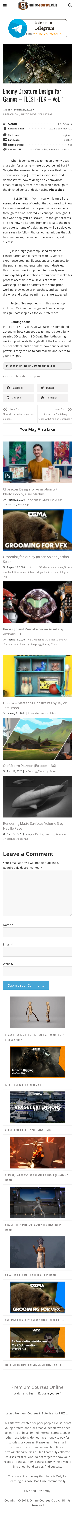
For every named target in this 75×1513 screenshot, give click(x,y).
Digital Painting (35, 834)
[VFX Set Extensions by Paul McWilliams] (37, 1107)
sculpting (34, 376)
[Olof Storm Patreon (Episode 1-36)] (37, 720)
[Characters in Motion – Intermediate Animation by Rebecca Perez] (37, 1012)
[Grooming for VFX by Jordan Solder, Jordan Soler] (37, 511)
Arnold (33, 567)
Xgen (65, 572)
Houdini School (48, 713)
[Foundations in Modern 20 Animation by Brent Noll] (37, 1343)
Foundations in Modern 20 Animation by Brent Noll (35, 1365)
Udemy (46, 644)
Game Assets (11, 644)
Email (8, 944)
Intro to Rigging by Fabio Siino (23, 1085)
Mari (32, 572)
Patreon (54, 771)
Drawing (32, 771)
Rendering (22, 838)
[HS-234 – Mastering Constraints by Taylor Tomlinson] (37, 657)
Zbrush (55, 644)
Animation (35, 499)
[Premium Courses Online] (37, 4)
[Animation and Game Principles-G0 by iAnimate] (37, 1252)
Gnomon (12, 114)
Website (8, 964)
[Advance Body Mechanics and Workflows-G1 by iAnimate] (37, 1203)
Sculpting (45, 114)
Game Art (62, 639)
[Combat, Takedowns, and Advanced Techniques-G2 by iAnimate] (37, 1153)
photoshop (21, 376)
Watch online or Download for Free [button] (33, 366)
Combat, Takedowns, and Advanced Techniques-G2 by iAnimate (36, 1177)
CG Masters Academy (51, 567)
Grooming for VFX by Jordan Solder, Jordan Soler (34, 1320)
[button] (5, 6)
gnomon (8, 376)
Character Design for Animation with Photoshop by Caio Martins (31, 491)
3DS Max (50, 639)
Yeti (6, 577)
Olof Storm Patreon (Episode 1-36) (29, 765)
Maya (40, 572)
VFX (59, 572)
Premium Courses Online (37, 1387)
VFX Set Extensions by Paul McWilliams (28, 1130)
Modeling (43, 771)
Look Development (18, 572)
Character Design (52, 499)
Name (8, 925)
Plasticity (24, 644)
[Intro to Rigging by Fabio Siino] (37, 1062)
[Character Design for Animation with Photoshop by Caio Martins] (37, 444)
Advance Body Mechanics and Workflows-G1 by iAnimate (33, 1227)
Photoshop (28, 114)
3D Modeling (37, 639)
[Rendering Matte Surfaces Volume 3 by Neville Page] (37, 778)
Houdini (35, 713)
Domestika (10, 504)
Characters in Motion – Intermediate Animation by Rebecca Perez (35, 1037)
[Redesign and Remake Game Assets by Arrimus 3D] (37, 584)
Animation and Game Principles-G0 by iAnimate (32, 1275)
